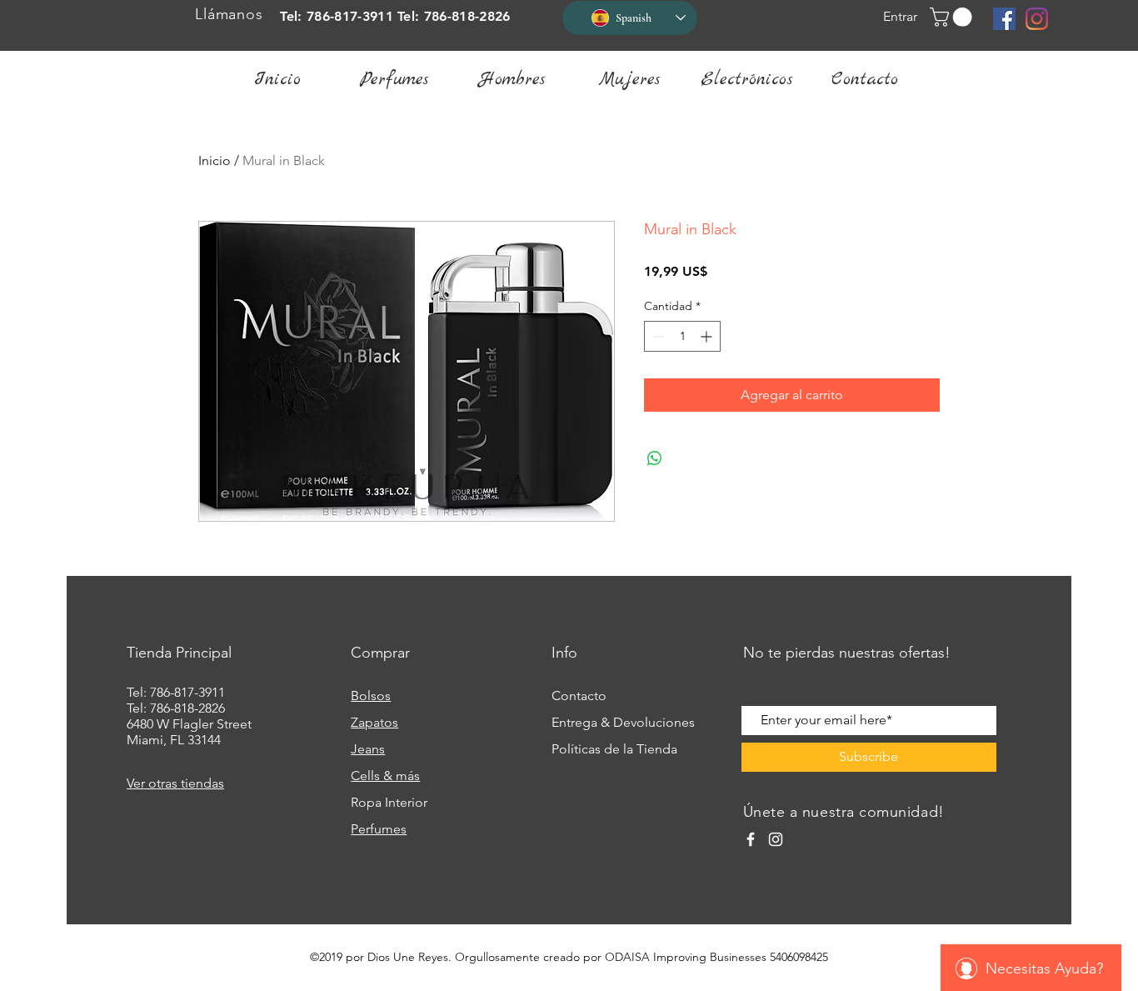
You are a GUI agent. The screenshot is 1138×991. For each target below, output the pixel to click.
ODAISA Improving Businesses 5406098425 (716, 956)
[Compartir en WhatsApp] (655, 458)
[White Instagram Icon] (775, 839)
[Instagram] (1037, 19)
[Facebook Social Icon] (1004, 19)
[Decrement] (656, 336)
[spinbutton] (682, 336)
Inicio (214, 160)
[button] (953, 17)
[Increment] (707, 336)
